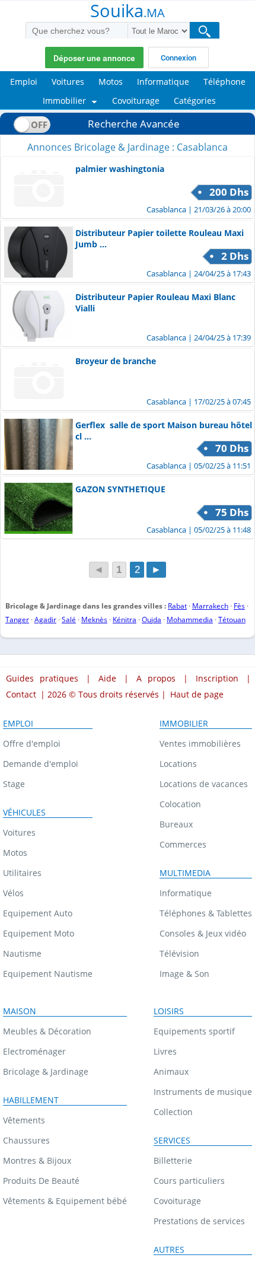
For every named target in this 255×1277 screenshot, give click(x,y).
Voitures (19, 832)
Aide (107, 678)
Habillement (31, 1100)
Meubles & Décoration (47, 1031)
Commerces (183, 844)
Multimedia (185, 873)
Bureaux (176, 824)
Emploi (18, 723)
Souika (127, 12)
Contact (21, 694)
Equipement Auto (37, 913)
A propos (156, 678)
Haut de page (197, 694)
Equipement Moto (38, 933)
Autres (169, 1249)
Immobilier (184, 723)
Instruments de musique (203, 1091)
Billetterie (173, 1160)
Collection (173, 1111)
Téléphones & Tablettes (206, 913)
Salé (69, 619)
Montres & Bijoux (37, 1160)
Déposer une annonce (94, 58)
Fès (239, 606)
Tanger (17, 619)
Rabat (177, 606)
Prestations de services (199, 1221)
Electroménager (34, 1051)
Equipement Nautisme (48, 973)
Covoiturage (177, 1200)
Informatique (186, 893)
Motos (15, 852)
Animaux (171, 1071)
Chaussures (26, 1140)
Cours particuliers (189, 1180)
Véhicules (24, 812)
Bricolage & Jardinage (45, 1071)
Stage (14, 783)
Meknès (94, 619)
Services (172, 1140)
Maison (19, 1011)
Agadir (45, 619)
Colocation (180, 804)
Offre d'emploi (31, 743)
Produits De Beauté (41, 1180)
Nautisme (22, 953)
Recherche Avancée (134, 123)
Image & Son (184, 973)
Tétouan (232, 619)
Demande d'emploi (40, 763)
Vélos (13, 893)
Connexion (178, 57)
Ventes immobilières (200, 743)
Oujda (151, 619)
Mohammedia (190, 619)
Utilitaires (22, 872)
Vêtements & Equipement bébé (65, 1200)
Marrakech (210, 606)
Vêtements (24, 1120)
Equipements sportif (194, 1031)
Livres (165, 1051)
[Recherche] (204, 31)
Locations (178, 763)
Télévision (179, 953)
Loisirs (169, 1011)
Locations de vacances (204, 783)
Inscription (217, 678)
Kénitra (124, 619)
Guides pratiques (42, 678)
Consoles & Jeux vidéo (203, 933)
